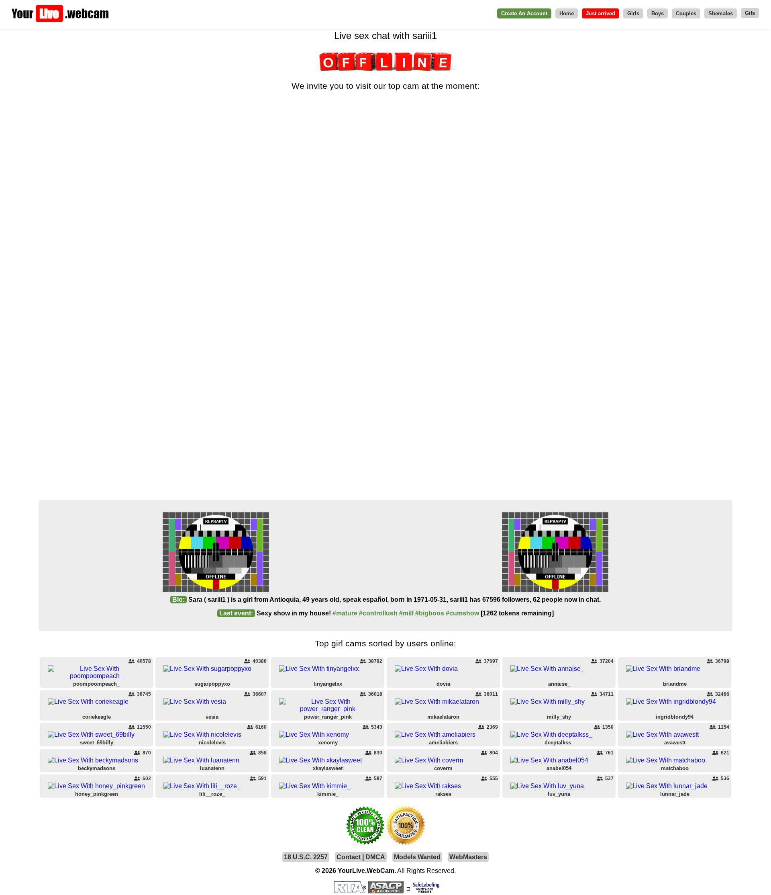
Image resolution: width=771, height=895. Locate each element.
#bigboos (429, 613)
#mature (344, 613)
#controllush (378, 613)
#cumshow (462, 613)
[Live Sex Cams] (60, 22)
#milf (406, 613)
